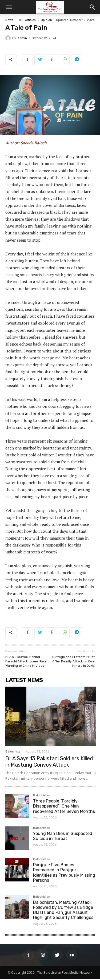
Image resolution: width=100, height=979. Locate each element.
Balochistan (13, 751)
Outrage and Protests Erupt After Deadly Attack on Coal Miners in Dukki (73, 661)
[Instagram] (43, 955)
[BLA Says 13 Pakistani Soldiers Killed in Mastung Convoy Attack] (50, 716)
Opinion (46, 20)
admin (22, 38)
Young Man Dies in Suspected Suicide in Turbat (62, 836)
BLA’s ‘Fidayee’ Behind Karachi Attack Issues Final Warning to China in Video (26, 661)
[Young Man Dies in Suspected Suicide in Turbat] (17, 838)
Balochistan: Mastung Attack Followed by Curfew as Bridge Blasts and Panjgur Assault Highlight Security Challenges (63, 910)
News (9, 20)
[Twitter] (57, 955)
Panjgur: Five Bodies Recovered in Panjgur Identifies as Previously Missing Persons (64, 872)
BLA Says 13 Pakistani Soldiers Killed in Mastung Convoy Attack (49, 761)
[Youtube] (71, 955)
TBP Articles (26, 20)
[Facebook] (28, 955)
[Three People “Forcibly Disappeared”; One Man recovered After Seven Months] (17, 805)
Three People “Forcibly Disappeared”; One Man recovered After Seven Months (64, 806)
